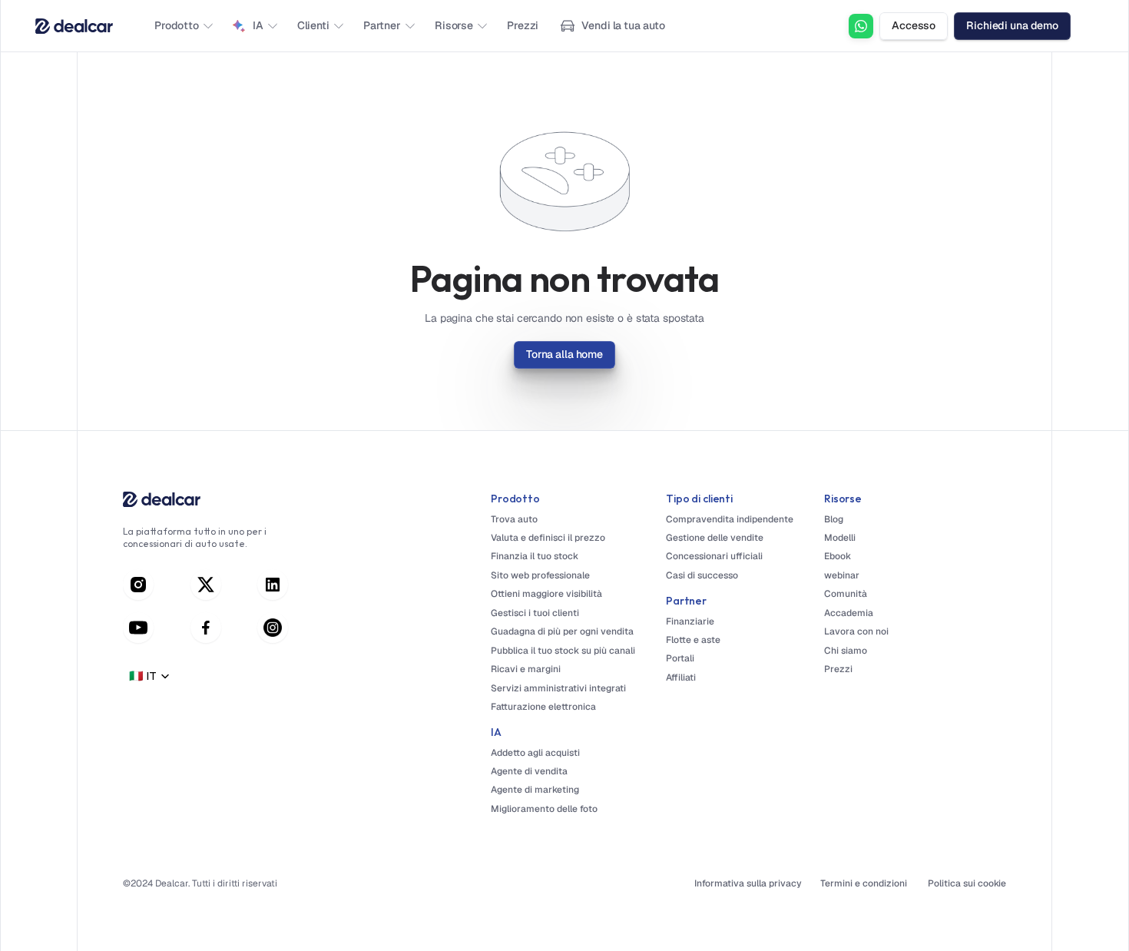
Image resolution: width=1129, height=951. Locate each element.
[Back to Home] (74, 26)
